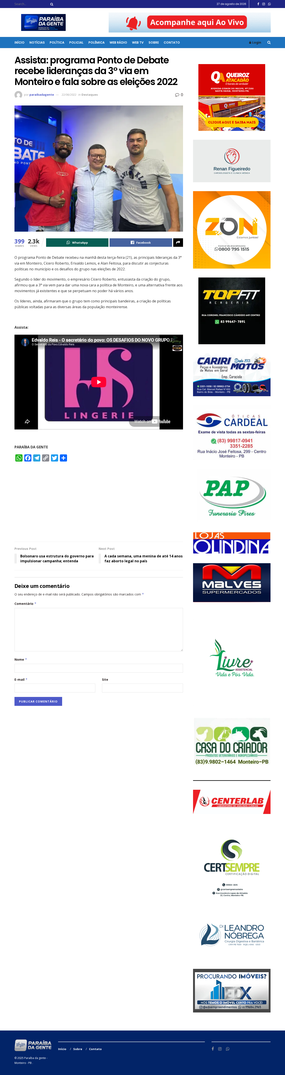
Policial (76, 42)
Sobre (154, 42)
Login (256, 42)
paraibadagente (41, 95)
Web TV (138, 42)
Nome (20, 659)
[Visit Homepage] (40, 22)
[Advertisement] (98, 504)
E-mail (21, 679)
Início (19, 42)
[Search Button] (51, 4)
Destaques (89, 95)
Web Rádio (118, 42)
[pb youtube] (190, 22)
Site (105, 679)
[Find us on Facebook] (258, 4)
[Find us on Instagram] (263, 4)
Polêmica (96, 42)
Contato (172, 42)
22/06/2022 (69, 95)
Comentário (25, 603)
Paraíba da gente (35, 1058)
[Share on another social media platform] (178, 242)
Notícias (37, 42)
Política (57, 42)
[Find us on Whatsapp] (269, 4)
